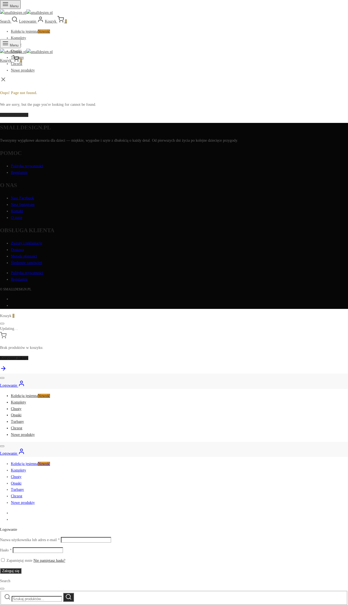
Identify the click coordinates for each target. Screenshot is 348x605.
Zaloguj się (10, 571)
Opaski (16, 415)
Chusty (16, 409)
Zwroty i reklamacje (26, 243)
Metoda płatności (24, 256)
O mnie (16, 218)
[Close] (2, 323)
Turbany (17, 422)
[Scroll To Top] (3, 370)
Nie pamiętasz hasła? (49, 561)
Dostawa (17, 250)
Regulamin (19, 172)
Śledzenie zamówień (26, 263)
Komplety (18, 38)
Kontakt (17, 211)
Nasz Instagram (23, 205)
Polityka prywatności (27, 166)
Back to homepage (14, 115)
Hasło (6, 550)
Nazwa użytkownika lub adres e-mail (30, 540)
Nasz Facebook (22, 198)
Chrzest (16, 64)
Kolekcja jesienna (30, 31)
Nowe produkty (23, 70)
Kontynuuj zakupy (14, 358)
